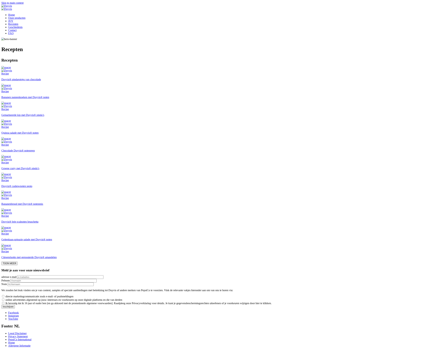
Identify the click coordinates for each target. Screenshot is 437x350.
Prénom (5, 280)
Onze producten (16, 17)
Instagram (13, 315)
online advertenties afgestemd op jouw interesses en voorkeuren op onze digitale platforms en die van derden (63, 299)
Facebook (13, 312)
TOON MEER (9, 263)
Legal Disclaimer (17, 333)
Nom (4, 284)
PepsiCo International (19, 339)
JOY (10, 20)
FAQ (11, 33)
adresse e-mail (9, 276)
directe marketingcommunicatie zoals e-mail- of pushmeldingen (39, 296)
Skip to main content (12, 2)
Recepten (13, 24)
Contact (12, 30)
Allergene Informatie (19, 345)
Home (11, 14)
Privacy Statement (18, 336)
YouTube (13, 318)
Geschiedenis (15, 27)
